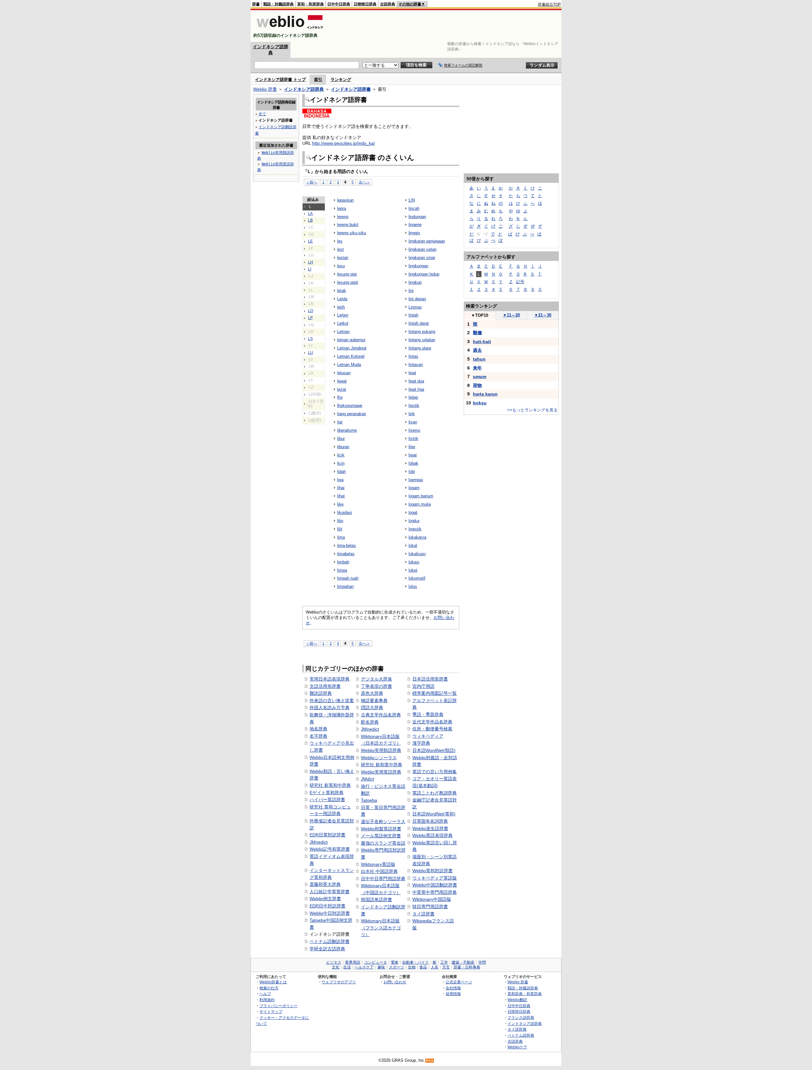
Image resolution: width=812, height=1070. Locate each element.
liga (340, 479)
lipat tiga (416, 389)
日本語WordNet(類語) (433, 750)
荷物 (477, 385)
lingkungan (418, 265)
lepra (341, 208)
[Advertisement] (445, 26)
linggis (414, 232)
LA (310, 213)
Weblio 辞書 (265, 89)
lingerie (415, 224)
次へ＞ (364, 182)
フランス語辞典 (521, 1017)
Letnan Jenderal (351, 348)
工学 (444, 962)
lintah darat (419, 323)
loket (413, 570)
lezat (341, 389)
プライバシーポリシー (278, 1006)
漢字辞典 (421, 743)
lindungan (417, 216)
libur (341, 438)
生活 (347, 967)
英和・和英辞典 (310, 4)
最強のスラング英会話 (383, 843)
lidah (341, 471)
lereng (342, 216)
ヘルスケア (364, 967)
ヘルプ (265, 994)
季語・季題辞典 (427, 714)
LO (310, 311)
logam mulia (420, 504)
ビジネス (333, 962)
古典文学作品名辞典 (381, 714)
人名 (434, 967)
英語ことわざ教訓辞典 (434, 792)
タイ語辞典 (517, 1029)
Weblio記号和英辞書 (330, 849)
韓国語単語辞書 (376, 899)
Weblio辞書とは (273, 982)
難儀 (477, 332)
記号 (520, 281)
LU (310, 352)
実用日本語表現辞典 (330, 678)
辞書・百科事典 (467, 967)
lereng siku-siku (351, 232)
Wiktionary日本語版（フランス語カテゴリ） (381, 927)
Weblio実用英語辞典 (381, 771)
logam (414, 487)
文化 (335, 967)
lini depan (417, 298)
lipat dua (416, 381)
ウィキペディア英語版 (434, 878)
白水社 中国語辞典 (379, 871)
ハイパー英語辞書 (327, 799)
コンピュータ (375, 962)
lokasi (414, 562)
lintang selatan (422, 339)
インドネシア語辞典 (304, 89)
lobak (413, 463)
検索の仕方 (268, 988)
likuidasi (344, 512)
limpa (342, 570)
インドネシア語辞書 (351, 89)
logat (413, 512)
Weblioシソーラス (379, 757)
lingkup (415, 282)
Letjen (342, 315)
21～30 (542, 315)
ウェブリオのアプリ (339, 982)
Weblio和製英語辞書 (381, 828)
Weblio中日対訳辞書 (330, 913)
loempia (416, 479)
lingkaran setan (422, 249)
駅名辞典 (370, 722)
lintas (413, 356)
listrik (413, 438)
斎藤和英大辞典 (325, 884)
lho (340, 397)
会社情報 (453, 988)
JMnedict (319, 842)
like (340, 504)
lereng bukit (347, 224)
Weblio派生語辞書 (430, 828)
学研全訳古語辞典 (327, 948)
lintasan (416, 364)
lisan (413, 422)
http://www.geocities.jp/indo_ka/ (343, 143)
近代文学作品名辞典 (432, 721)
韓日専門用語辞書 (430, 906)
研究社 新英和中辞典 (330, 785)
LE (310, 241)
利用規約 (267, 1000)
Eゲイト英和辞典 (327, 792)
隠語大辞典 (372, 707)
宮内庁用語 (423, 686)
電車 (394, 962)
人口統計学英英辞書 (330, 891)
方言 (446, 967)
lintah (413, 315)
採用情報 (453, 994)
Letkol (342, 323)
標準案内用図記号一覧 (434, 693)
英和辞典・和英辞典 (525, 994)
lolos (413, 586)
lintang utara (420, 348)
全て (262, 114)
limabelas (346, 553)
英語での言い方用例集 (434, 771)
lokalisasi (417, 553)
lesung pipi (347, 274)
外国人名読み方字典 (330, 707)
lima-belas (346, 545)
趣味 (381, 967)
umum (479, 376)
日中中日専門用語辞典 (383, 878)
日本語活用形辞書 (430, 678)
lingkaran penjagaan (427, 241)
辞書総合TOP (549, 4)
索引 (318, 79)
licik (340, 455)
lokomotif (417, 578)
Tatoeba (369, 800)
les (340, 241)
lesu (341, 265)
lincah (414, 208)
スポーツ (396, 967)
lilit (339, 529)
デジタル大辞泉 (376, 678)
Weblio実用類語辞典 (381, 750)
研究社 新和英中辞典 (381, 764)
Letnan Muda (349, 364)
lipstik (414, 405)
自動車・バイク (415, 962)
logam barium (421, 496)
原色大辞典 (372, 693)
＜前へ (311, 182)
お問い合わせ (394, 982)
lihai (340, 487)
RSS (430, 1060)
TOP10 (479, 315)
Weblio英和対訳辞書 (432, 870)
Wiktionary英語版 (378, 864)
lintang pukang (422, 331)
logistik (415, 529)
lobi (412, 471)
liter (412, 446)
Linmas (415, 307)
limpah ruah (347, 578)
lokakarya (417, 537)
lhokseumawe (349, 405)
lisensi (414, 430)
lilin (340, 520)
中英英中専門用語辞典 (434, 892)
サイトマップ (270, 1011)
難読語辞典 (321, 693)
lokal (413, 545)
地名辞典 (318, 728)
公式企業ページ (459, 982)
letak (341, 290)
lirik (412, 413)
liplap (413, 397)
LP (310, 318)
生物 (412, 967)
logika (414, 520)
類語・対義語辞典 (278, 4)
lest (340, 249)
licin (340, 463)
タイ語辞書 (423, 913)
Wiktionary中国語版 (431, 899)
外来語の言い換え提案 (332, 700)
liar (340, 422)
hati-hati (482, 341)
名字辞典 (318, 736)
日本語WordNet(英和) (433, 813)
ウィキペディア (427, 736)
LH (310, 262)
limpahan (345, 586)
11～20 (511, 315)
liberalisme (347, 430)
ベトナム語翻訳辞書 (330, 941)
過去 (477, 350)
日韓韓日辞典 (365, 4)
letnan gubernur (351, 339)
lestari (342, 257)
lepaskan (345, 200)
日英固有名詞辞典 (430, 821)
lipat (412, 372)
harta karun (485, 393)
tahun (479, 359)
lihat (341, 496)
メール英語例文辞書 (381, 835)
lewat (342, 381)
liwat (413, 455)
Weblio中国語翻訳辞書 (434, 884)
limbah (343, 562)
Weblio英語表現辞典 (432, 835)
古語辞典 (387, 4)
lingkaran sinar (422, 257)
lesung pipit (347, 282)
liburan (343, 446)
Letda (342, 298)
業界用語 (352, 962)
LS (310, 338)
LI (309, 269)
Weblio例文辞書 (325, 898)
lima (341, 537)
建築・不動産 (463, 962)
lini (411, 290)
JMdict (367, 778)
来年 (477, 367)
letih (341, 307)
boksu (480, 402)
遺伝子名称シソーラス (383, 821)
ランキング (341, 79)
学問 (482, 962)
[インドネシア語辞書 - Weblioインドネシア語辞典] (289, 30)
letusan (343, 372)
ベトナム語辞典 (521, 1035)
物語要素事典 (374, 700)
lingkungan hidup (424, 274)
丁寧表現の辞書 (376, 686)
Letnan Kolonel (350, 356)
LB (310, 220)
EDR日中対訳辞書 (327, 905)
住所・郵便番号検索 (432, 728)
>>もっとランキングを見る (532, 410)
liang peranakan (351, 413)
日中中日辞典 (338, 4)
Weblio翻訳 (517, 1000)
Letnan (343, 331)
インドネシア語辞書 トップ (280, 79)
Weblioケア (517, 1047)
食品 (423, 967)
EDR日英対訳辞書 (327, 834)
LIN (412, 200)
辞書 (256, 4)
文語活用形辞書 (325, 686)
